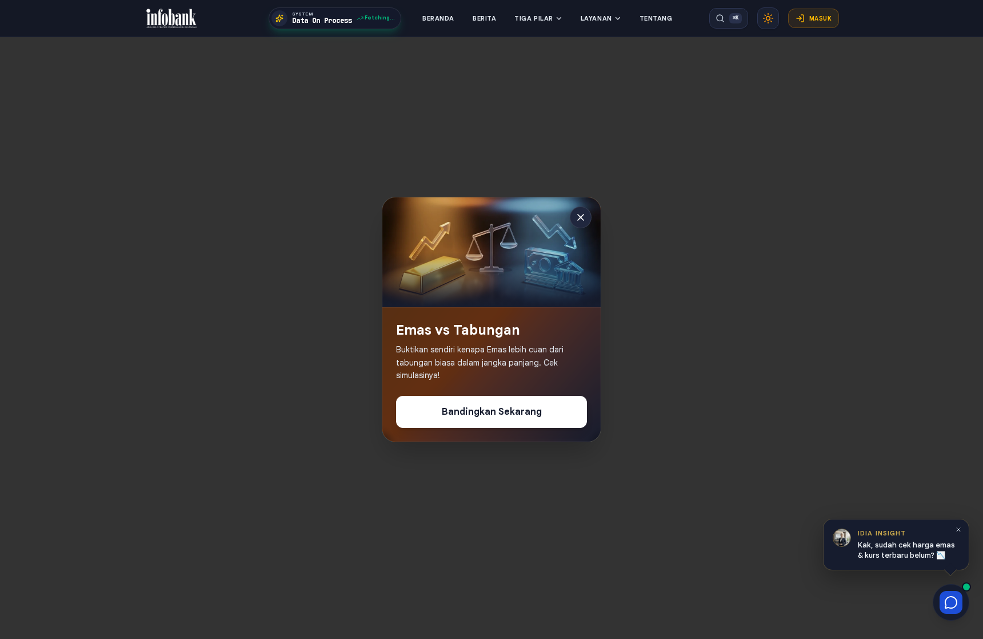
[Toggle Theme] (768, 18)
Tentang (656, 18)
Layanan (596, 18)
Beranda (438, 18)
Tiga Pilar (533, 18)
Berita (484, 18)
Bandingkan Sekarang (492, 412)
